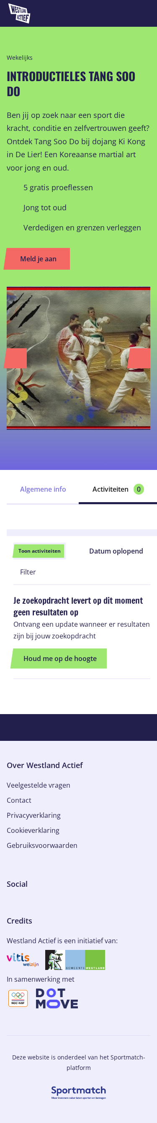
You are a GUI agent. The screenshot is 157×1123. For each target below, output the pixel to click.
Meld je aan (38, 258)
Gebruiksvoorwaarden (42, 845)
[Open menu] (143, 13)
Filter (27, 572)
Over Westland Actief (45, 765)
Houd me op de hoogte (60, 658)
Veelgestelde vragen (38, 785)
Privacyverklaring (34, 815)
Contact (19, 800)
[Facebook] (10, 902)
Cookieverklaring (33, 830)
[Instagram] (23, 902)
